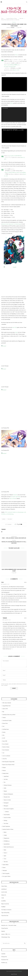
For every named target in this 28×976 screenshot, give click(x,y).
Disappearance (6, 838)
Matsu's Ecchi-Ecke (5, 903)
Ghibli (5, 788)
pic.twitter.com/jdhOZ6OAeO (15, 155)
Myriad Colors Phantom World (8, 764)
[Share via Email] (21, 524)
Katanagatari (6, 802)
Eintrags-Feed (4, 956)
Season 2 (5, 852)
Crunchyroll (9, 512)
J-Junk (2, 897)
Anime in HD (5, 708)
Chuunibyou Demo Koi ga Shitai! (8, 714)
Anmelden (3, 953)
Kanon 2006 (4, 741)
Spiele (5, 855)
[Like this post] (15, 524)
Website (16, 54)
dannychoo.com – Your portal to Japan (8, 925)
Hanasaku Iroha (7, 796)
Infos (3, 735)
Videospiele (4, 870)
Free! (3, 726)
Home (2, 18)
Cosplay (5, 835)
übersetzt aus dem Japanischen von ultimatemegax (11, 224)
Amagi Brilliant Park (6, 705)
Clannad (4, 717)
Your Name (6, 823)
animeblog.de (4, 889)
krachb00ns (3, 900)
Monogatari (6, 805)
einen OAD (14, 327)
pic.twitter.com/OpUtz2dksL (10, 66)
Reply (25, 582)
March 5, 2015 (16, 70)
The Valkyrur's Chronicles (6, 909)
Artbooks (7, 811)
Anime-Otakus (4, 886)
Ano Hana (6, 779)
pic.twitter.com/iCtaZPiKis (20, 172)
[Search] (26, 2)
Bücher (5, 832)
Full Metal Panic (5, 729)
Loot (3, 752)
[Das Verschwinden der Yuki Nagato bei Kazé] (14, 559)
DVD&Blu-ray (6, 841)
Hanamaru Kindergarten (8, 794)
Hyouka (3, 732)
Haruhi (3, 519)
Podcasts (4, 770)
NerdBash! (3, 906)
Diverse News (5, 723)
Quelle (16, 332)
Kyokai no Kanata (5, 746)
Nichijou (4, 767)
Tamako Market (5, 864)
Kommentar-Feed (4, 959)
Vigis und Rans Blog (5, 912)
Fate (4, 782)
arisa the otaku (4, 892)
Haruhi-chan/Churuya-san (9, 846)
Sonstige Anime (5, 773)
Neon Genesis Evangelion (9, 808)
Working (5, 820)
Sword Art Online (7, 817)
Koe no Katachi (5, 744)
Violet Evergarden (5, 873)
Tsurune (3, 867)
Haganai (5, 791)
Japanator (3, 931)
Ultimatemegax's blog (5, 937)
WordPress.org (4, 962)
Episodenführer (7, 844)
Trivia (5, 858)
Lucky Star (4, 758)
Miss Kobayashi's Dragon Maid (8, 761)
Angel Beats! (6, 776)
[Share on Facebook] (17, 524)
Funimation (15, 494)
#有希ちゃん (17, 64)
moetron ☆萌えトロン (5, 934)
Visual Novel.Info (4, 915)
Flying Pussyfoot (4, 928)
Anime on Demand (12, 498)
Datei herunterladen (5, 108)
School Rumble (7, 814)
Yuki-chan (21, 18)
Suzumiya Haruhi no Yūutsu (11, 18)
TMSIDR (12, 27)
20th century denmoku (6, 702)
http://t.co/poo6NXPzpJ (9, 64)
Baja (3, 711)
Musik (5, 849)
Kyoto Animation (5, 749)
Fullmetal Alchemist (7, 785)
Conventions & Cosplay (6, 720)
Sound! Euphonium (6, 826)
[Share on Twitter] (18, 524)
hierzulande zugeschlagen (15, 496)
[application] (14, 114)
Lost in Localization (6, 755)
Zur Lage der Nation (6, 876)
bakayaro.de (3, 894)
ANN (6, 512)
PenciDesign (20, 971)
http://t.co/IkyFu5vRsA (10, 172)
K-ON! (3, 738)
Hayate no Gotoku (7, 799)
